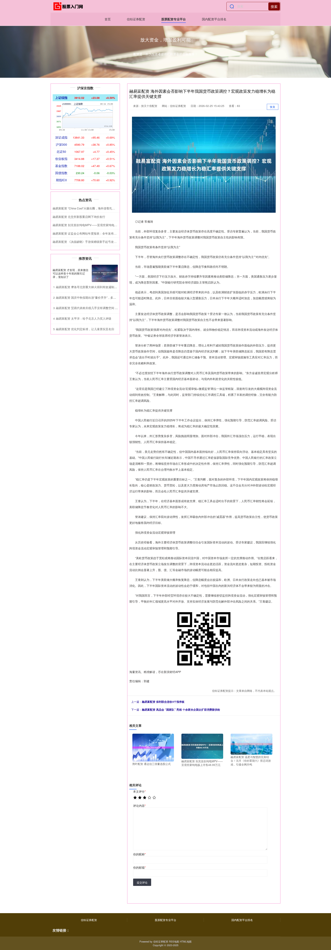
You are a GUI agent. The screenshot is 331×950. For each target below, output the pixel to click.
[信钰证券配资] (69, 6)
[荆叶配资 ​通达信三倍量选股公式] (153, 747)
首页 (108, 19)
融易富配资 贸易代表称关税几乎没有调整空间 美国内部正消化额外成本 (101, 308)
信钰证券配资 (136, 19)
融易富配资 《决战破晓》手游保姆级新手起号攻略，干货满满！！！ (96, 242)
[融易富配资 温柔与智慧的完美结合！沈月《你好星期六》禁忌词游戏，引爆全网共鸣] (251, 744)
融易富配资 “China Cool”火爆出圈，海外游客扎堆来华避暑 (90, 208)
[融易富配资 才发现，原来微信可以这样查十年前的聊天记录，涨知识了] (105, 273)
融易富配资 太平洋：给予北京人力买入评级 (83, 318)
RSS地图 (174, 941)
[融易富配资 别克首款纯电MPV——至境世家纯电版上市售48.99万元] (202, 746)
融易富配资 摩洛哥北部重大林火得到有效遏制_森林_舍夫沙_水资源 (99, 287)
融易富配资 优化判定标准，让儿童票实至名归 (85, 329)
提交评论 (142, 882)
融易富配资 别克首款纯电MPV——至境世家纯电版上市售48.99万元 (95, 225)
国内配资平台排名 (214, 19)
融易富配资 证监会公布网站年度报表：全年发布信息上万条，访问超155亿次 (101, 233)
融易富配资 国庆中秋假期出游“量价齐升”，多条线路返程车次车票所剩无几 (103, 297)
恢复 (272, 107)
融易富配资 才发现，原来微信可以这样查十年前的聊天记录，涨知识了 (70, 273)
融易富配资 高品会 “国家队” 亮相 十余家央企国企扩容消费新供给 (181, 709)
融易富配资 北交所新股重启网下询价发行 (79, 217)
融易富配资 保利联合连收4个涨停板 (163, 702)
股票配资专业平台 (173, 19)
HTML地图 (186, 941)
